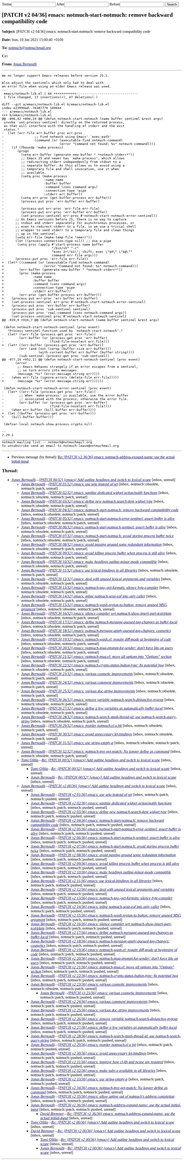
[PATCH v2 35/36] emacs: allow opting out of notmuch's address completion (116, 1096)
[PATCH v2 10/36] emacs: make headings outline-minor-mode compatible (114, 872)
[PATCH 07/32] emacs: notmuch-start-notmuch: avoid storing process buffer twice (111, 536)
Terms (6, 4)
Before (114, 4)
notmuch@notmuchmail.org (29, 48)
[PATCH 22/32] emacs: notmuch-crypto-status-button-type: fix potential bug (106, 665)
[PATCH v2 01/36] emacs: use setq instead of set (95, 795)
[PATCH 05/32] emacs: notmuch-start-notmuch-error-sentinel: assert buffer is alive (111, 519)
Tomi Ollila (29, 760)
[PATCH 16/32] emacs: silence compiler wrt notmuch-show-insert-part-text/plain (109, 613)
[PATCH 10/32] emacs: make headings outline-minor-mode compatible (102, 562)
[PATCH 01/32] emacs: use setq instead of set (83, 484)
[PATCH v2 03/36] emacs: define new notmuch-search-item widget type (112, 812)
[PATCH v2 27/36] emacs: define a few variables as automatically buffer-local (117, 1027)
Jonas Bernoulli (25, 64)
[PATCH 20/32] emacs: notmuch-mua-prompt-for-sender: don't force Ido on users (110, 648)
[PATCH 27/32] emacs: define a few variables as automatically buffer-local (105, 708)
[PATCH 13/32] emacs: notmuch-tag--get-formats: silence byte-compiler (103, 588)
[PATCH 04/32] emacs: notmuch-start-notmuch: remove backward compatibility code (113, 510)
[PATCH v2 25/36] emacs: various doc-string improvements (103, 1010)
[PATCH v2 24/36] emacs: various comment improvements (103, 1002)
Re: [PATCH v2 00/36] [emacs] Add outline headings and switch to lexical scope (112, 1122)
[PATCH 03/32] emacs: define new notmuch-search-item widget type (100, 501)
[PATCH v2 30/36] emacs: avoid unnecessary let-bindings (102, 1053)
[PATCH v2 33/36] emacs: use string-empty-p (92, 1079)
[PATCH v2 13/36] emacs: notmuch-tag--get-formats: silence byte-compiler (115, 898)
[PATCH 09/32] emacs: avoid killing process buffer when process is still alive (106, 553)
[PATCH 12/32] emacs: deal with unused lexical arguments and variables (104, 579)
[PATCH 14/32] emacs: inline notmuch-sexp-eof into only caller (96, 596)
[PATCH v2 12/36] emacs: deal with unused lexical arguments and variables (116, 889)
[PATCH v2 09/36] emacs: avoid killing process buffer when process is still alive (118, 864)
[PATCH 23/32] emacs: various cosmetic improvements (90, 674)
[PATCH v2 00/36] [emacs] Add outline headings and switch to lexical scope (106, 786)
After (60, 4)
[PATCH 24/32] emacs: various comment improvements (90, 682)
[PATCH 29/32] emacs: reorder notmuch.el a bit (85, 726)
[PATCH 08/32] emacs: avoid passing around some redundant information (105, 544)
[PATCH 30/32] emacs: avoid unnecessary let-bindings (90, 734)
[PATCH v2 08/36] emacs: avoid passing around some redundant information (117, 855)
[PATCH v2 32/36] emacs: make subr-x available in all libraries (106, 1071)
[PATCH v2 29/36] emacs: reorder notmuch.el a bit (97, 1045)
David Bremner (52, 1114)
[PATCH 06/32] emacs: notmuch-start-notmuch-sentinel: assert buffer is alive (107, 527)
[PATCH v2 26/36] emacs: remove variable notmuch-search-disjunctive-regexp (118, 1019)
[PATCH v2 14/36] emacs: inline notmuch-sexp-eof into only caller (108, 907)
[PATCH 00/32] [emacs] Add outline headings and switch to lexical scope (95, 480)
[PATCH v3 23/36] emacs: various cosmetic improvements (112, 993)
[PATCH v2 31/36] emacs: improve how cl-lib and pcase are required (110, 1062)
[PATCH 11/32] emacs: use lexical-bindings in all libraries (92, 570)
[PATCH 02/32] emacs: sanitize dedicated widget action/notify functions (102, 493)
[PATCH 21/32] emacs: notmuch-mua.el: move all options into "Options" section (110, 657)
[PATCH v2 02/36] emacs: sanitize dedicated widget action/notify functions (115, 803)
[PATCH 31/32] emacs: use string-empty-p (80, 743)
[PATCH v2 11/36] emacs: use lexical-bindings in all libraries (104, 881)
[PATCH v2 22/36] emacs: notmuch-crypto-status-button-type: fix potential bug (118, 976)
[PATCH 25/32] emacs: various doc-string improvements (91, 691)
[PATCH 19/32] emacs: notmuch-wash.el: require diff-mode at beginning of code (109, 639)
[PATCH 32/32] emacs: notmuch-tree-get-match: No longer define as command (108, 751)
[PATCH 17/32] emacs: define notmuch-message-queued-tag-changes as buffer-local (112, 622)
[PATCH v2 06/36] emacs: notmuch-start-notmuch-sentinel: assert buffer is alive (119, 838)
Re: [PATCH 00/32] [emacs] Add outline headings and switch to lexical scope (101, 760)
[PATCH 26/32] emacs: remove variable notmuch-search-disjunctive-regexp (105, 700)
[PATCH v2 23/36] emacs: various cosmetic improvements (102, 984)
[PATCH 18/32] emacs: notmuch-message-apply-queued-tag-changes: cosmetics (109, 631)
